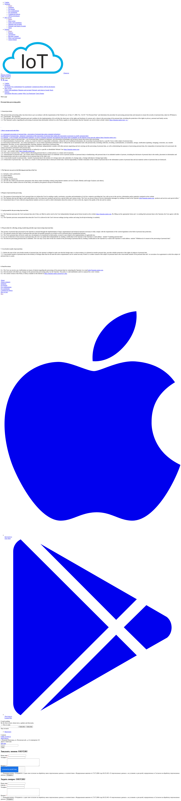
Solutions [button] (7, 85)
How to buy (11, 21)
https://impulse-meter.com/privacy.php (55, 273)
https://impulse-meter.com (108, 137)
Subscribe (29, 726)
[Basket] (2, 80)
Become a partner (17, 93)
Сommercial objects (37, 87)
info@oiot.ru (4, 738)
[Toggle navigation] (1, 73)
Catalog (7, 83)
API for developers (49, 87)
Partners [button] (7, 92)
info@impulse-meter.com (146, 198)
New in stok (6, 725)
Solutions (11, 7)
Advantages (8, 93)
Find (3, 747)
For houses (8, 87)
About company (5, 282)
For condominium (16, 87)
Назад (10, 6)
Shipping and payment (25, 90)
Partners (10, 33)
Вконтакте (8, 732)
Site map (3, 743)
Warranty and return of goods (40, 90)
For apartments (26, 87)
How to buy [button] (8, 88)
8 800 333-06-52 (6, 76)
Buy (2, 294)
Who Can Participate (29, 93)
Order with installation (11, 90)
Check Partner (40, 93)
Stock (51, 90)
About (3, 280)
